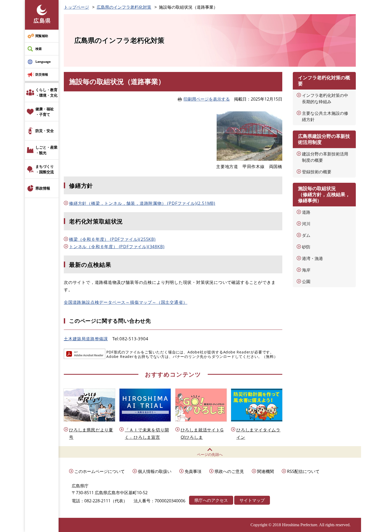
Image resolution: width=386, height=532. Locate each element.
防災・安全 (44, 130)
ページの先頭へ (210, 454)
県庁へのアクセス (211, 500)
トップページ (76, 7)
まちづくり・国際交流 (44, 169)
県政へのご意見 (229, 471)
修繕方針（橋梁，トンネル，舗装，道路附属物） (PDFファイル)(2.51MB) (142, 203)
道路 (306, 212)
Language (43, 61)
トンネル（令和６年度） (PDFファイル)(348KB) (116, 246)
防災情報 (41, 74)
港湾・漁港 (312, 258)
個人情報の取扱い (154, 471)
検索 (38, 48)
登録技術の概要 (316, 172)
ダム (306, 235)
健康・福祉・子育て (44, 111)
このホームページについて (99, 471)
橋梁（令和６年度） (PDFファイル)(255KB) (112, 239)
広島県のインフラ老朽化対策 (124, 7)
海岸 (306, 270)
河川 (306, 224)
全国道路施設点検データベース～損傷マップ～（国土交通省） (125, 302)
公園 (306, 281)
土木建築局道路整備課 (86, 339)
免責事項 (193, 471)
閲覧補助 (41, 36)
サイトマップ (252, 500)
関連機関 (265, 471)
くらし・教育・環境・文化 (46, 92)
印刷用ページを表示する (207, 99)
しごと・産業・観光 (46, 150)
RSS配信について (303, 471)
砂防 (306, 247)
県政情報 (42, 188)
